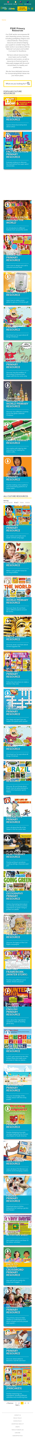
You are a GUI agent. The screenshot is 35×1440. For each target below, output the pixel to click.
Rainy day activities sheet (17, 1234)
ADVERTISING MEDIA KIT (17, 1424)
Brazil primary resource (16, 780)
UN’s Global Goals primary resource (16, 1048)
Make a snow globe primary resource (16, 292)
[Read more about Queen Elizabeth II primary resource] (18, 807)
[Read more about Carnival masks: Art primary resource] (18, 245)
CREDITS (17, 1426)
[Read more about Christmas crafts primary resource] (18, 430)
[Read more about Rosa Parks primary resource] (18, 924)
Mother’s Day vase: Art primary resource (16, 672)
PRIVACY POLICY (17, 1418)
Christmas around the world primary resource (17, 402)
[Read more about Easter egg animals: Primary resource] (18, 515)
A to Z (16, 502)
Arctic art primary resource (13, 477)
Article (27, 502)
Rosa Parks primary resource (14, 934)
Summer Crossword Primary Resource (15, 1086)
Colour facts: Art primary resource (16, 117)
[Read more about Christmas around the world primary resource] (18, 391)
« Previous (9, 1403)
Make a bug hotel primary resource (16, 562)
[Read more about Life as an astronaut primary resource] (18, 1338)
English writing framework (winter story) (16, 970)
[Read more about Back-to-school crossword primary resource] (18, 1257)
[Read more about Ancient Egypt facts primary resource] (18, 626)
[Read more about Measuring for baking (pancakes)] (18, 1375)
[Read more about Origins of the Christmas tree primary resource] (18, 352)
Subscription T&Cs (18, 1435)
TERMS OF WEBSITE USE (18, 1429)
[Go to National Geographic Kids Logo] (4, 8)
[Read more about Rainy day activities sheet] (18, 1225)
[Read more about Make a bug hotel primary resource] (18, 552)
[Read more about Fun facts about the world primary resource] (18, 587)
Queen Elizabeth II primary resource (14, 818)
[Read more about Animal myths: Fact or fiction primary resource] (18, 142)
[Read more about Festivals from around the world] (18, 210)
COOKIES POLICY (17, 1421)
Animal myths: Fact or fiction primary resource (17, 153)
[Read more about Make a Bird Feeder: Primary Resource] (18, 1186)
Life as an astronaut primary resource (14, 1349)
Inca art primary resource (13, 1124)
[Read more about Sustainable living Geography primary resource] (18, 881)
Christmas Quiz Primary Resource (17, 327)
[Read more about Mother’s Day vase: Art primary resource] (18, 661)
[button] (29, 9)
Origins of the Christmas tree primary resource (17, 363)
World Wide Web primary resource (15, 1161)
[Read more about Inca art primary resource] (18, 1114)
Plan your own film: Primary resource (17, 854)
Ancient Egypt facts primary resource (16, 636)
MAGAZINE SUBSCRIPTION (22, 8)
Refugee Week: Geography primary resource (16, 1308)
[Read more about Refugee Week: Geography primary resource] (18, 1297)
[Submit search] (28, 83)
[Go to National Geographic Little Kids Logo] (11, 8)
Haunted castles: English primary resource (13, 1009)
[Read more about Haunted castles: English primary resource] (18, 996)
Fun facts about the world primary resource (17, 598)
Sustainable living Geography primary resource (15, 893)
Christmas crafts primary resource (17, 440)
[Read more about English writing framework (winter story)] (18, 959)
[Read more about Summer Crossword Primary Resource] (18, 1075)
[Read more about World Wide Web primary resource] (18, 1151)
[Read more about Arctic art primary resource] (18, 467)
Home (4, 20)
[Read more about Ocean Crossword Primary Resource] (18, 699)
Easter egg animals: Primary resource (14, 526)
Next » (17, 1405)
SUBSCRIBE (17, 1432)
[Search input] (17, 83)
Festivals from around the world (17, 220)
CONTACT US (17, 1415)
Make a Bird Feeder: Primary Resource (14, 1197)
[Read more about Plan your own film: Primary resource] (18, 844)
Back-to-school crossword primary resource (15, 1270)
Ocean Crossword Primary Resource (15, 710)
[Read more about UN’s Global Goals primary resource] (18, 1038)
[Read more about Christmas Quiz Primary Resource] (18, 317)
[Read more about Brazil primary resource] (18, 771)
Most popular (8, 502)
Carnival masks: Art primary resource (14, 256)
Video (22, 502)
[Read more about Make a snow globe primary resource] (18, 282)
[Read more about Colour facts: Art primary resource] (18, 107)
